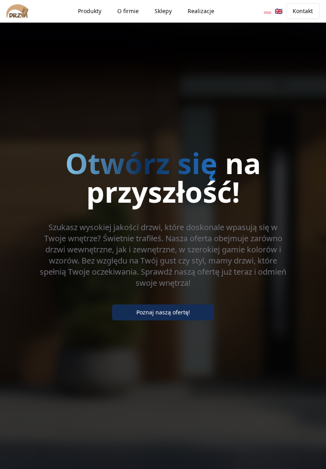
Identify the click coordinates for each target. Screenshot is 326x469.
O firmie (128, 11)
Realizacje (201, 11)
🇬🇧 (279, 11)
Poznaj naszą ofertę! (163, 312)
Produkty (89, 11)
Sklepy (163, 11)
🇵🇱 (268, 11)
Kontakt (303, 11)
